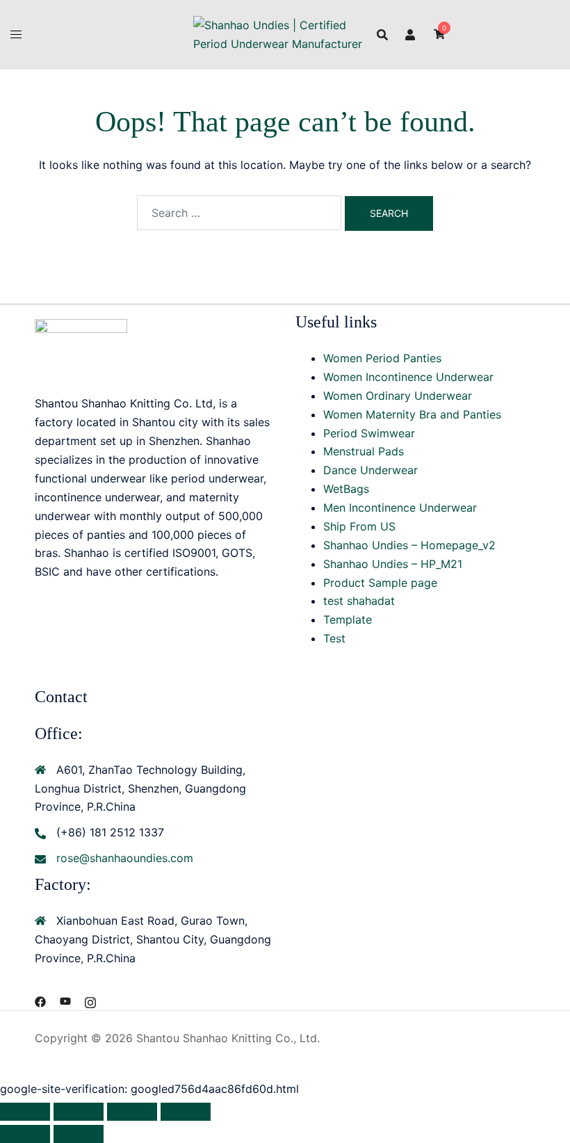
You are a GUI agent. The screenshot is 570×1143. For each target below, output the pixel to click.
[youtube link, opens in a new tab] (65, 1000)
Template (347, 619)
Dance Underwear (370, 470)
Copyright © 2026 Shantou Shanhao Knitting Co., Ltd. (177, 1038)
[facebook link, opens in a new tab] (40, 1000)
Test (334, 638)
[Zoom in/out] (25, 1112)
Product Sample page (380, 583)
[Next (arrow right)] (79, 1134)
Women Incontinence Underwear (408, 377)
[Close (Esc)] (186, 1112)
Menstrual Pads (363, 451)
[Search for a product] (382, 34)
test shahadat (359, 601)
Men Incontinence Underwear (400, 507)
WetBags (346, 489)
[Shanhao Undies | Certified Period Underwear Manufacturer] (284, 33)
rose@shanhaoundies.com (124, 858)
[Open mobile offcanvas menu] (16, 34)
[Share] (132, 1112)
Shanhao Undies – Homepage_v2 (409, 545)
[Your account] (410, 34)
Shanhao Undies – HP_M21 (392, 564)
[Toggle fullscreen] (79, 1112)
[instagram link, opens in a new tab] (90, 1000)
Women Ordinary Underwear (397, 396)
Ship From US (359, 526)
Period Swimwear (369, 433)
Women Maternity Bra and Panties (412, 414)
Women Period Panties (382, 358)
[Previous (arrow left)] (25, 1134)
